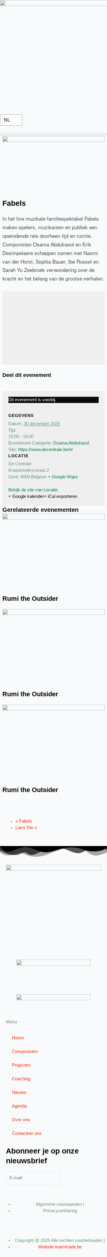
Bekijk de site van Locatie (33, 489)
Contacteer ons (27, 1133)
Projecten (21, 1065)
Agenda (19, 1106)
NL (7, 119)
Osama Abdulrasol (71, 443)
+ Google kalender (26, 496)
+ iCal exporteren (60, 496)
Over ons (21, 1119)
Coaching (21, 1078)
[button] (53, 134)
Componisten (25, 1051)
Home (18, 1037)
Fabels (23, 821)
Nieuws (19, 1092)
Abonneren (53, 1190)
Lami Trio (26, 827)
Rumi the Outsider (30, 598)
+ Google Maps (63, 476)
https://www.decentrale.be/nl (45, 449)
